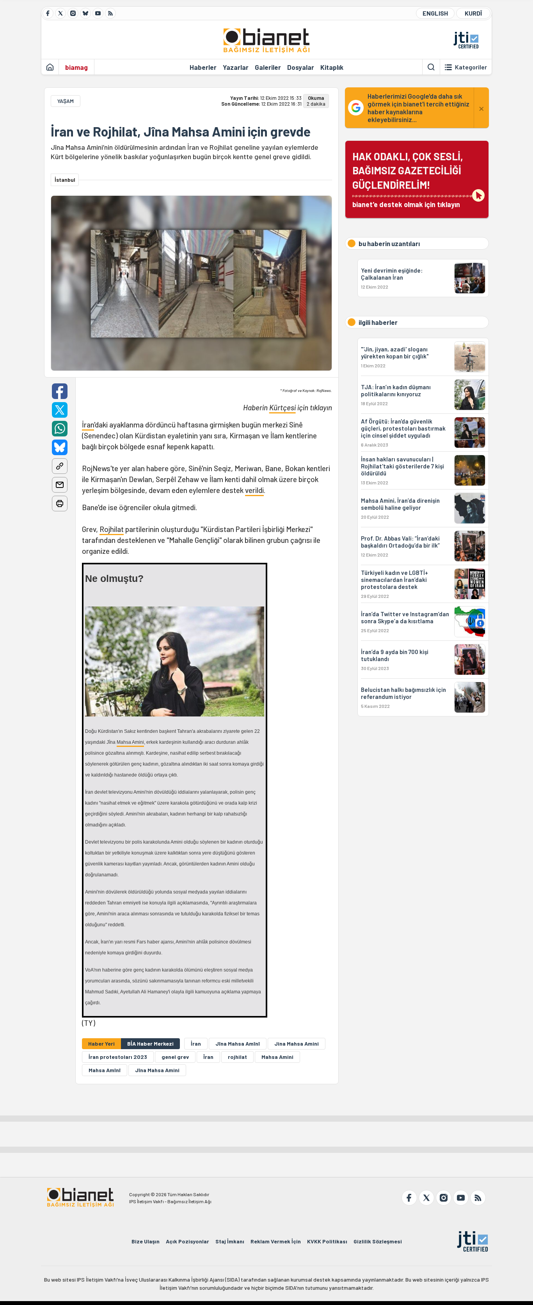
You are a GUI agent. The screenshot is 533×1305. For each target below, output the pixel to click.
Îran (208, 1056)
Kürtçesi (282, 407)
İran (88, 424)
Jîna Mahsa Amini (157, 1070)
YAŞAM (65, 101)
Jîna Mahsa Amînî (237, 1043)
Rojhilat (111, 529)
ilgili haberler (378, 322)
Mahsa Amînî (105, 1070)
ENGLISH (435, 13)
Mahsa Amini (130, 742)
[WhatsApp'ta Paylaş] (60, 428)
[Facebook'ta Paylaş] (60, 391)
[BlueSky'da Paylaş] (60, 447)
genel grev (175, 1056)
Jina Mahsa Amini (296, 1043)
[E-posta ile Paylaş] (60, 485)
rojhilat (237, 1056)
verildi (254, 490)
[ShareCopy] (60, 466)
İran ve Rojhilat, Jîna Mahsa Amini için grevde (181, 131)
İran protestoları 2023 (118, 1056)
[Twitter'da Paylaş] (60, 410)
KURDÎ (473, 13)
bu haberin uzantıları (389, 243)
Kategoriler (471, 67)
